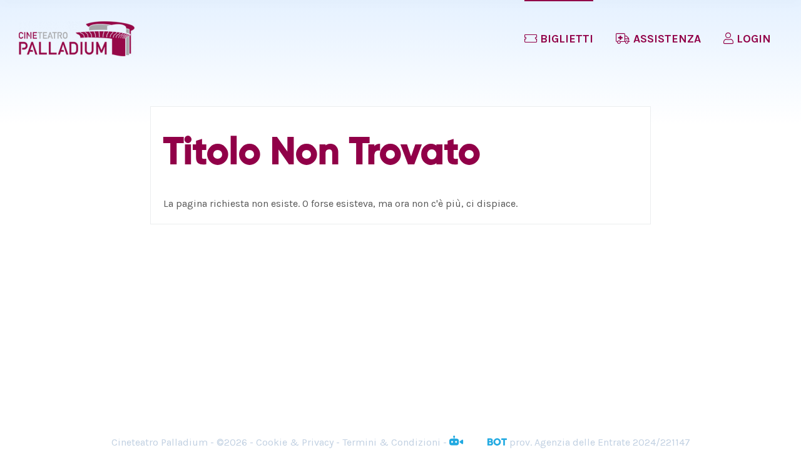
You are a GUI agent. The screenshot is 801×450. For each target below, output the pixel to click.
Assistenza (665, 39)
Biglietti (565, 39)
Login (752, 39)
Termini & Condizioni (391, 442)
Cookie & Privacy (295, 442)
